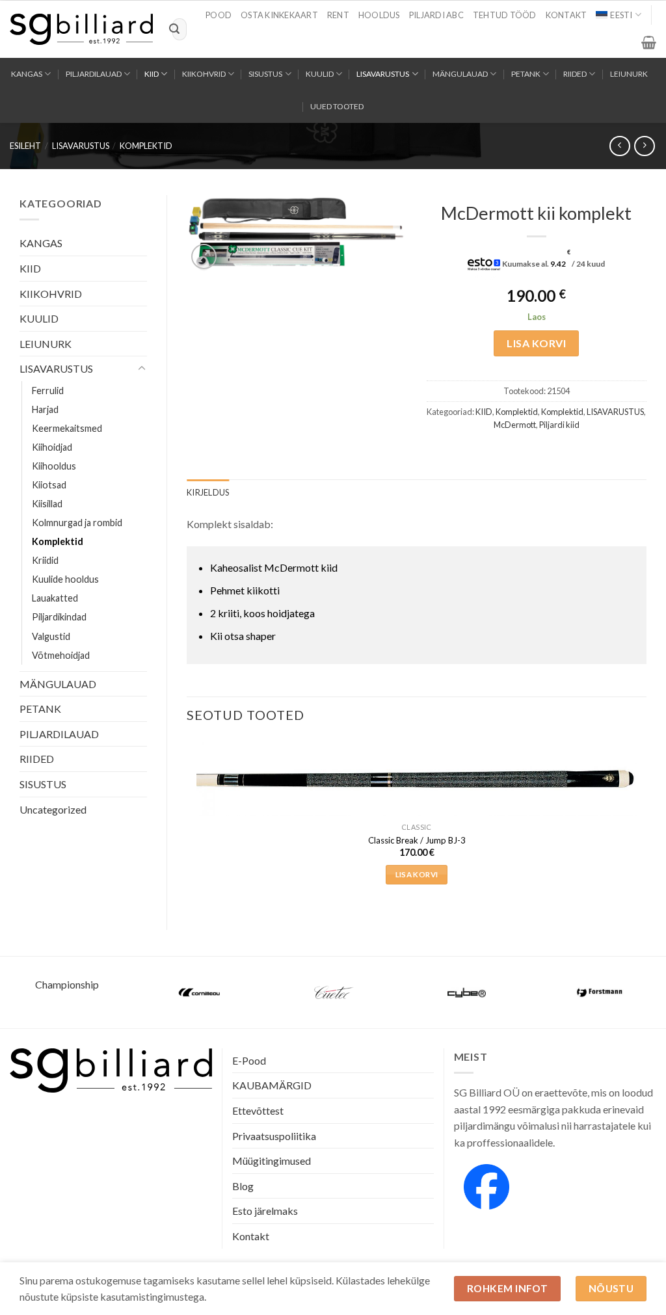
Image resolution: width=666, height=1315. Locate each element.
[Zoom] (204, 256)
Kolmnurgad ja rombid (77, 522)
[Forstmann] (600, 992)
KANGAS (26, 74)
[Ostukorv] (648, 42)
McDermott (515, 424)
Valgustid (51, 636)
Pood (219, 15)
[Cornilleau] (200, 992)
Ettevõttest (258, 1110)
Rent (338, 15)
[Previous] (187, 823)
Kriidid (45, 560)
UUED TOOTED (337, 106)
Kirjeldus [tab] (208, 492)
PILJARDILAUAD (94, 74)
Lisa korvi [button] (416, 874)
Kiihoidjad (52, 447)
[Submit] (174, 29)
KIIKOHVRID (204, 74)
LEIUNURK (629, 74)
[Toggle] (142, 369)
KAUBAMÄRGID (272, 1085)
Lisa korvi (536, 343)
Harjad (45, 409)
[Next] (646, 823)
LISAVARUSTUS (382, 74)
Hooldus (379, 15)
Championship (67, 984)
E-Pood (249, 1060)
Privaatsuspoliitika (274, 1136)
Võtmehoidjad (61, 655)
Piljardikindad (59, 616)
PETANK (525, 74)
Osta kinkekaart (279, 15)
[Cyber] (466, 992)
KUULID (320, 74)
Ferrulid (48, 390)
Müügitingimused (271, 1160)
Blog (243, 1186)
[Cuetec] (333, 992)
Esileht (25, 145)
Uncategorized (53, 809)
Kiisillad (47, 503)
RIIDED (575, 74)
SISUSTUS (265, 74)
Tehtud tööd (505, 15)
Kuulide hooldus (65, 579)
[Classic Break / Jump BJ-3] (416, 779)
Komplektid (146, 145)
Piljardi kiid (559, 424)
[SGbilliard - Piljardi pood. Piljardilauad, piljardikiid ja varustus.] (81, 29)
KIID (151, 74)
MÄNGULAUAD (460, 74)
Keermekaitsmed (67, 428)
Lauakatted (55, 598)
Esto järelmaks (265, 1210)
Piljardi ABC (436, 15)
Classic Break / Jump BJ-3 (417, 840)
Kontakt (566, 15)
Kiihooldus (54, 466)
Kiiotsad (49, 484)
